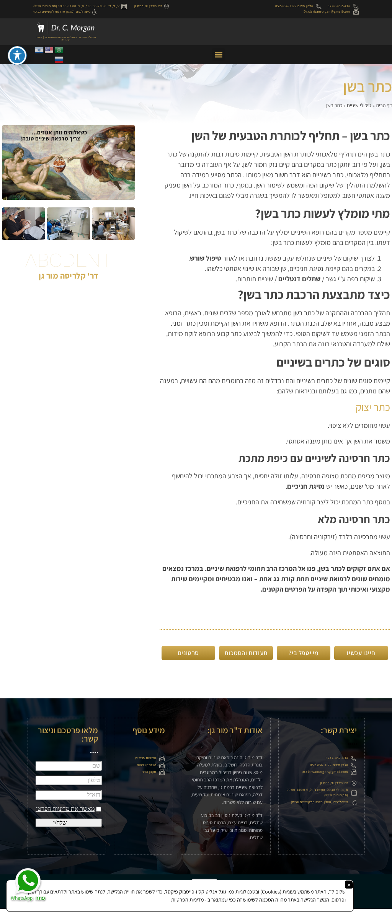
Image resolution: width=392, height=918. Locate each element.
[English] (49, 50)
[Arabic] (59, 50)
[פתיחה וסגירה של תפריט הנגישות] (17, 55)
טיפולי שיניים (359, 105)
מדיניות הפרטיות (187, 899)
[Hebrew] (39, 50)
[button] (218, 54)
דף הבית (384, 105)
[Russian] (59, 59)
